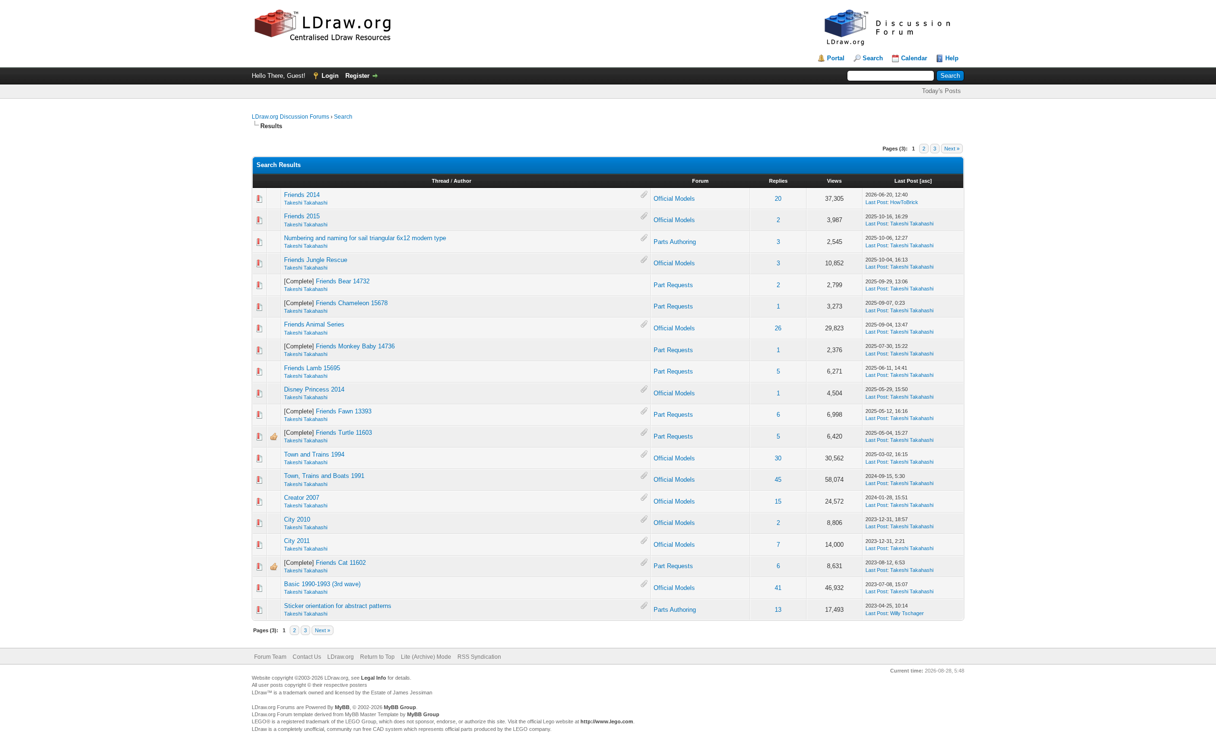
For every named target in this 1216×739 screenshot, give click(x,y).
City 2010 (297, 519)
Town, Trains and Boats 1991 (324, 475)
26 (778, 328)
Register (357, 75)
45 (778, 479)
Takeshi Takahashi (305, 203)
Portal (836, 58)
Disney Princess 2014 (314, 389)
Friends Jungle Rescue (315, 259)
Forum (700, 181)
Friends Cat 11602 (341, 562)
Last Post (906, 181)
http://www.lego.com (606, 721)
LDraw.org (340, 657)
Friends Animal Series (314, 324)
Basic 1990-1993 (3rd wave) (322, 584)
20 (778, 198)
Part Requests (673, 285)
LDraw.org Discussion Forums (290, 116)
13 (778, 609)
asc (926, 181)
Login (330, 75)
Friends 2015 (302, 216)
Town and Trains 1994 (314, 454)
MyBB (342, 707)
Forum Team (270, 657)
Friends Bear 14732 (343, 281)
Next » (952, 148)
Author (462, 181)
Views (834, 181)
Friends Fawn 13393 (343, 411)
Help (952, 58)
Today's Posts (941, 90)
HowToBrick (904, 202)
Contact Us (307, 657)
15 (778, 501)
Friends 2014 (302, 194)
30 (778, 458)
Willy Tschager (907, 613)
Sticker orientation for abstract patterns (337, 605)
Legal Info (373, 678)
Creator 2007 (301, 497)
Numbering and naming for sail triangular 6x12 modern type (365, 238)
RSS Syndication (479, 657)
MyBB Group (400, 707)
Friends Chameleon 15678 (352, 303)
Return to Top (377, 657)
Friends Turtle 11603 (344, 432)
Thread (440, 181)
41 (778, 587)
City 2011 (297, 540)
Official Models (674, 198)
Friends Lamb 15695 (312, 368)
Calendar (914, 58)
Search (873, 58)
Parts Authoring (675, 241)
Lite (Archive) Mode (426, 657)
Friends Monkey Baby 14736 (355, 346)
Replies (778, 181)
